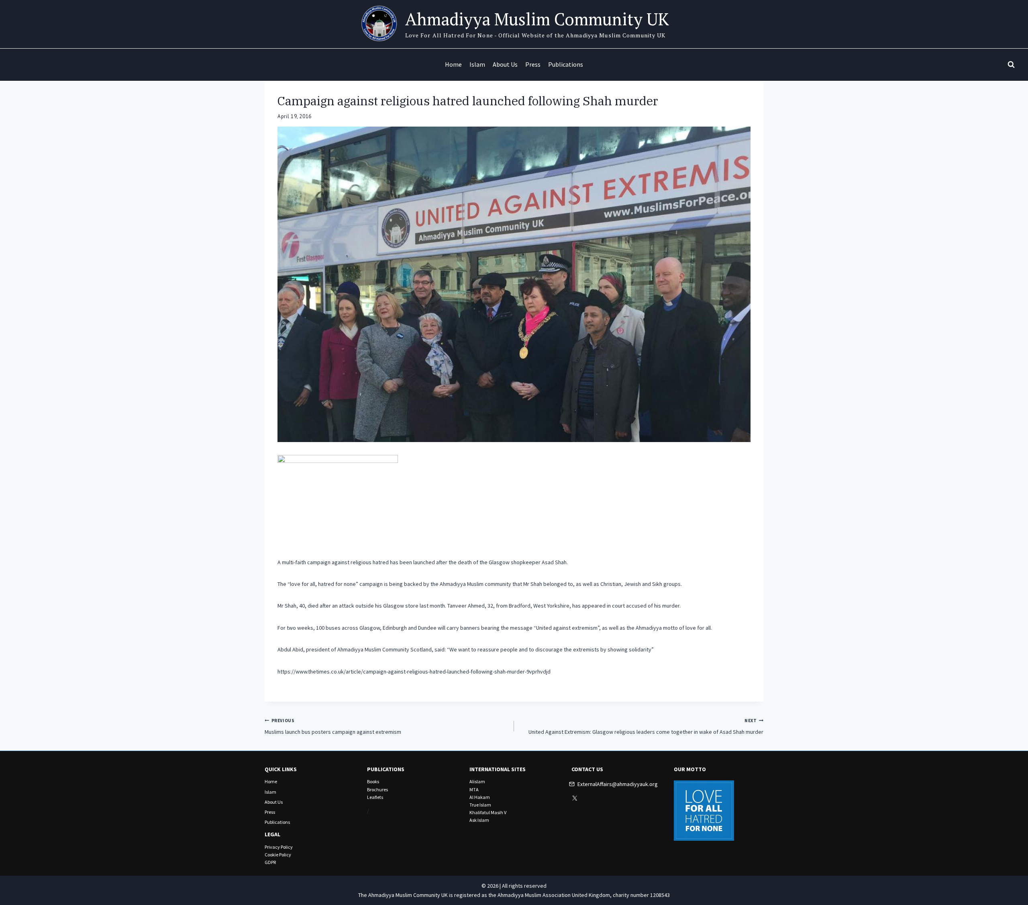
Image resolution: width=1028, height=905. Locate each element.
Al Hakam (479, 797)
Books (373, 781)
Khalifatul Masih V (487, 812)
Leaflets (375, 797)
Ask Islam (479, 820)
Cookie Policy (278, 855)
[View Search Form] (1011, 64)
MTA (474, 789)
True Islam (480, 805)
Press (533, 64)
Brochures (377, 789)
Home (453, 64)
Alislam (477, 781)
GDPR (270, 862)
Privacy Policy (279, 847)
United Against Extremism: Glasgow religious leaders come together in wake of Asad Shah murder (645, 726)
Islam (477, 64)
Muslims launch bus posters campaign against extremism (333, 726)
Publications (565, 64)
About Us (505, 64)
